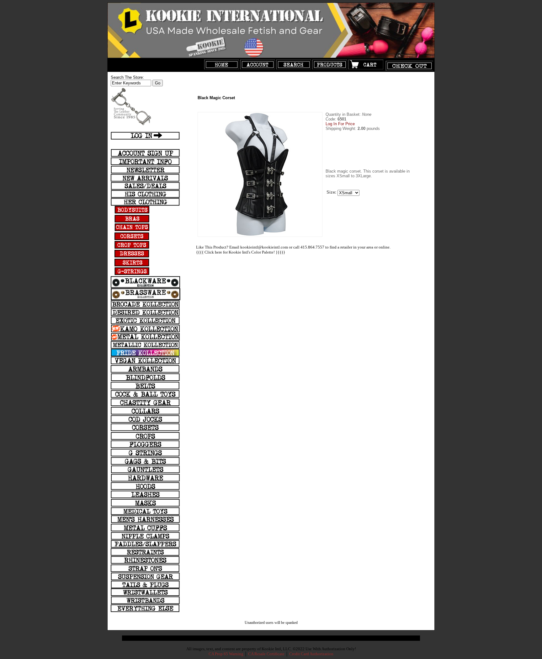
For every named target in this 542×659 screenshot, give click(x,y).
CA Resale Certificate (266, 653)
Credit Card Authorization (311, 653)
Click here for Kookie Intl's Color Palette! (240, 252)
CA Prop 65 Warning (226, 653)
